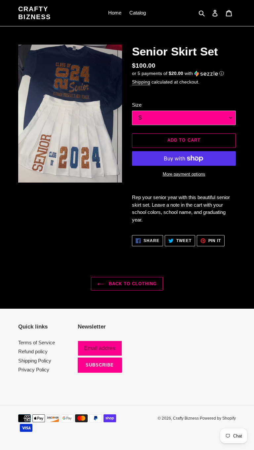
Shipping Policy (34, 360)
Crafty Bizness (34, 12)
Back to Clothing (132, 283)
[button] (178, 73)
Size (137, 105)
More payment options (184, 174)
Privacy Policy (33, 369)
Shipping (141, 82)
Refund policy (33, 351)
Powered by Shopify (218, 418)
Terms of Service (36, 342)
